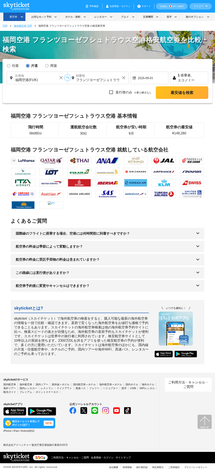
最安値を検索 (182, 93)
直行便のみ (133, 92)
